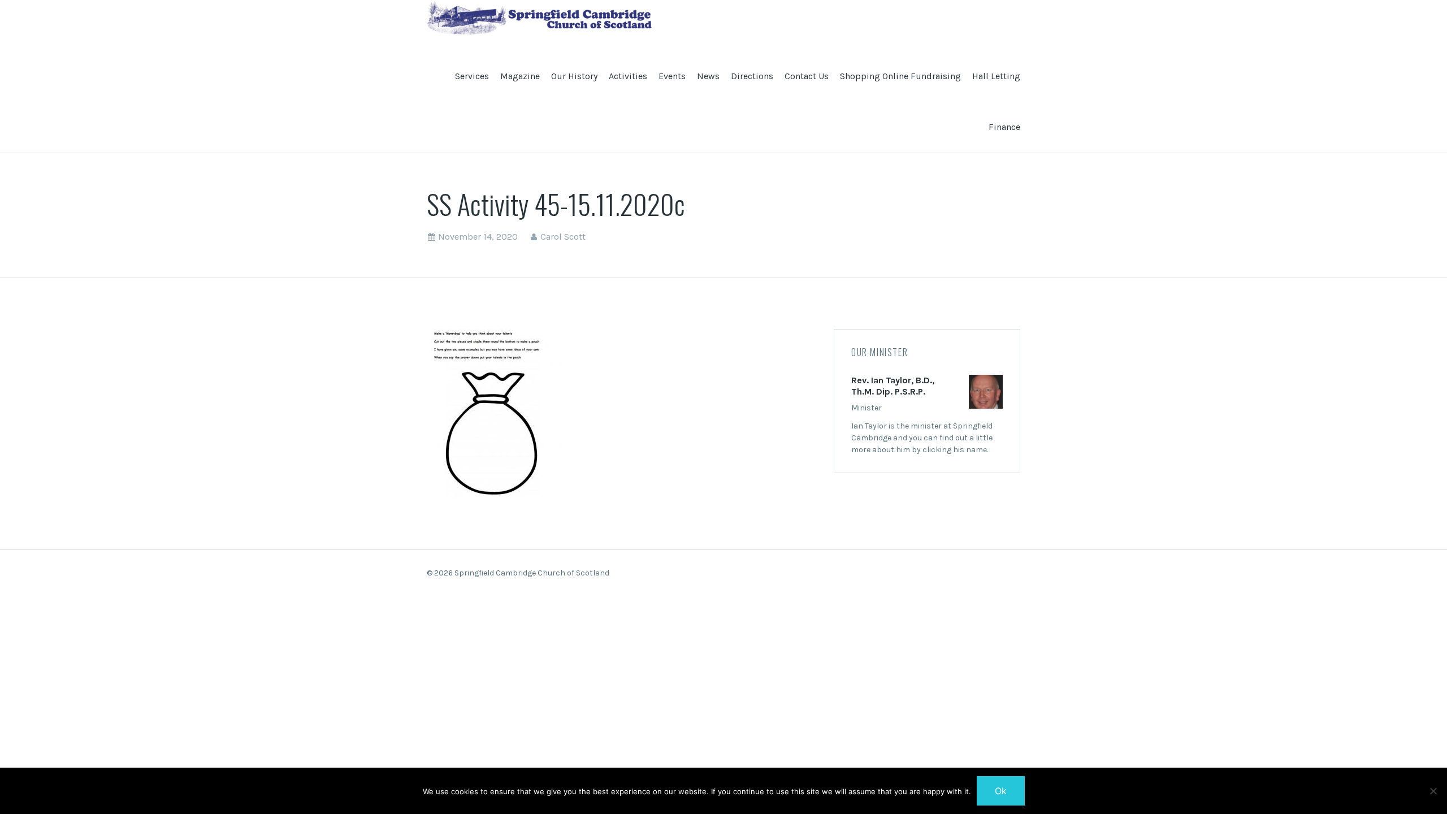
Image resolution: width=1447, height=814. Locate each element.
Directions (752, 76)
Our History (574, 76)
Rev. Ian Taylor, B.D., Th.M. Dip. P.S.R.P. (892, 386)
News (708, 76)
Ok (1001, 790)
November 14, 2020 (478, 236)
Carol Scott (563, 236)
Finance (1004, 127)
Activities (628, 76)
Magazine (520, 76)
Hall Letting (996, 76)
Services (472, 76)
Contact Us (807, 76)
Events (672, 76)
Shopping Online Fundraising (900, 76)
